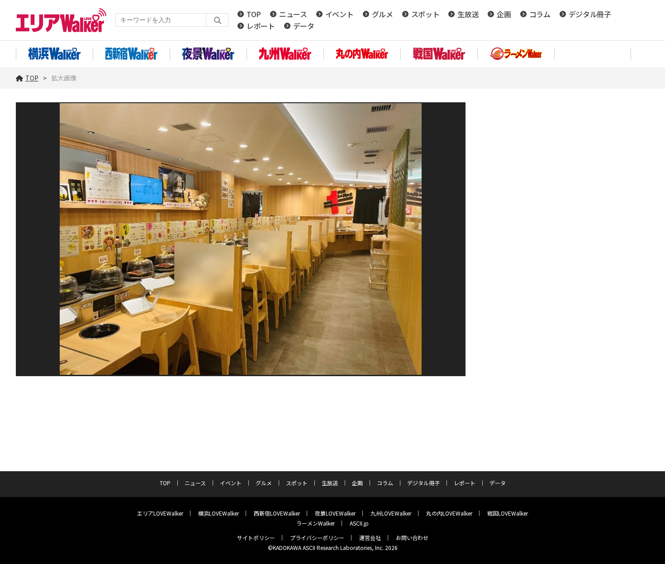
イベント (339, 14)
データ (303, 25)
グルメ (382, 14)
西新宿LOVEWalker (277, 513)
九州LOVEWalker (390, 513)
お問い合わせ (412, 537)
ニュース (293, 14)
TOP (254, 14)
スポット (425, 14)
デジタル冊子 (590, 14)
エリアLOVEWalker (160, 513)
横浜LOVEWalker (218, 513)
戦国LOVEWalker (507, 513)
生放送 (468, 14)
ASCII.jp (359, 523)
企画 (504, 14)
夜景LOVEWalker (335, 513)
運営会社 (370, 537)
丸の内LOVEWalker (449, 513)
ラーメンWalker (315, 523)
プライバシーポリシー (317, 537)
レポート (261, 25)
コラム (540, 14)
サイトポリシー (256, 537)
